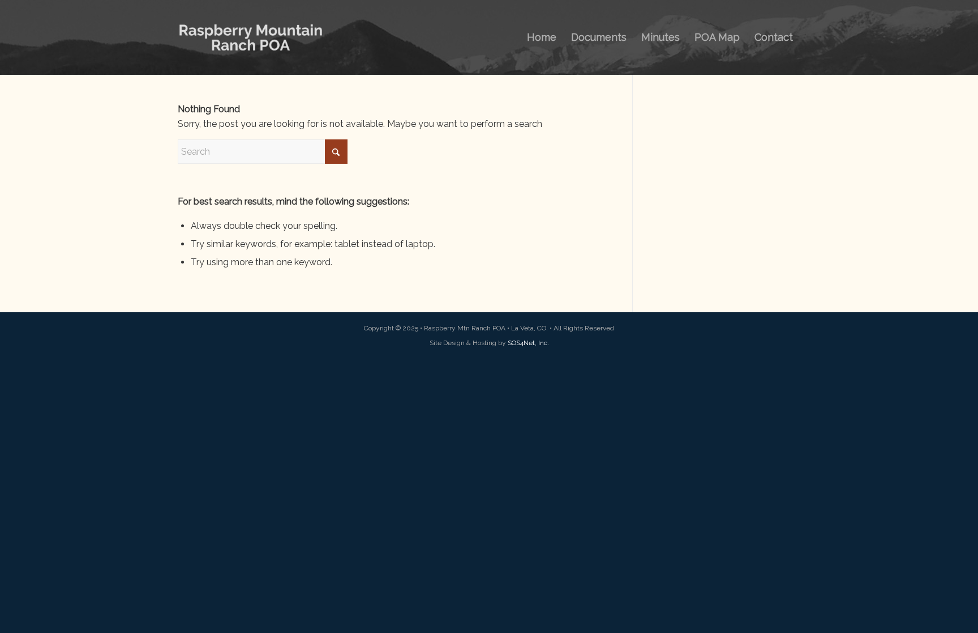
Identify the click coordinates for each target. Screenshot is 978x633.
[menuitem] (542, 37)
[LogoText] (250, 37)
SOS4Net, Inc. (528, 343)
